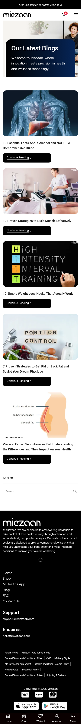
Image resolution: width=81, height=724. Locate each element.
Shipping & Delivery (56, 675)
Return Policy (11, 652)
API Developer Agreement (18, 664)
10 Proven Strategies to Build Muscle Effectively (37, 221)
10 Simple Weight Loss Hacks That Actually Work (38, 293)
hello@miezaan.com (16, 635)
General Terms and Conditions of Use (23, 658)
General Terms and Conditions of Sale (24, 675)
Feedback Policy (30, 669)
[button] (65, 14)
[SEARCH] (75, 491)
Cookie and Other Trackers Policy (52, 664)
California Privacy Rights (58, 658)
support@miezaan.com (18, 618)
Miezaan (52, 688)
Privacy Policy (11, 669)
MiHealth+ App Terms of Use (36, 652)
